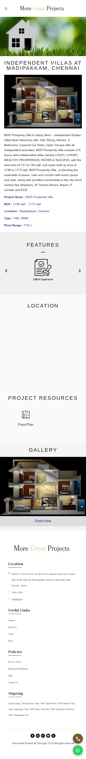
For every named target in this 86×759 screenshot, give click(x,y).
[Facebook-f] (32, 736)
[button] (6, 271)
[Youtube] (48, 736)
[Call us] (78, 739)
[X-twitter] (53, 736)
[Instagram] (43, 736)
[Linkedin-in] (38, 736)
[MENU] (6, 8)
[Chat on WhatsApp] (78, 750)
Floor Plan (25, 424)
